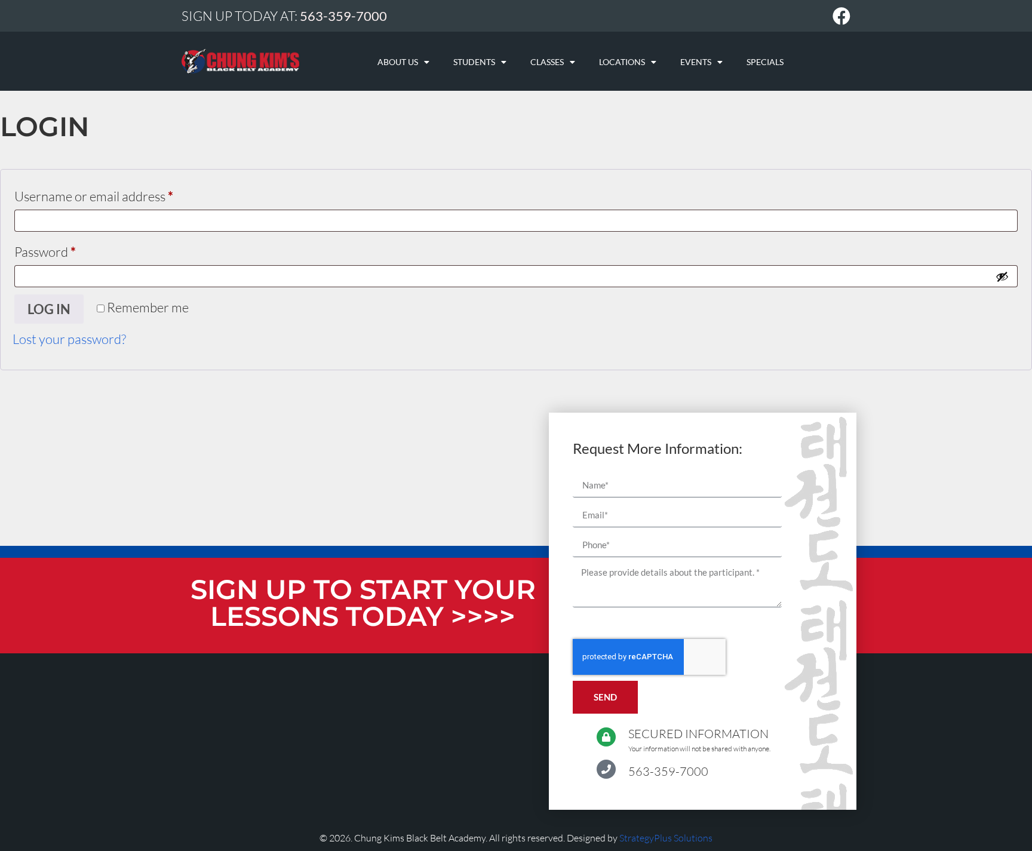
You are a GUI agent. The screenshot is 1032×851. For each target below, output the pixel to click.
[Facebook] (841, 16)
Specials (765, 62)
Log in (48, 309)
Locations (622, 62)
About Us (397, 62)
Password (70, 249)
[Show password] (1002, 276)
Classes (547, 62)
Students (474, 62)
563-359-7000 (668, 771)
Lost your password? (69, 339)
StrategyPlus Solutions (665, 838)
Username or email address (119, 193)
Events (695, 62)
